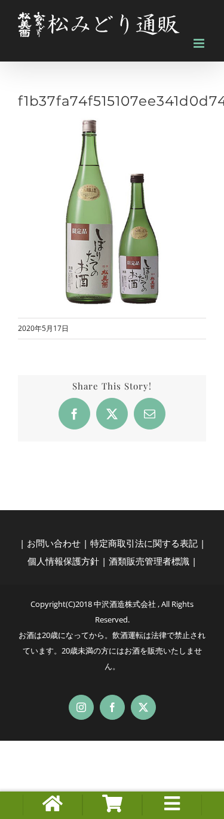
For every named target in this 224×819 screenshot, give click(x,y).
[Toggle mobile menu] (200, 43)
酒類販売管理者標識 (149, 561)
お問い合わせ (54, 543)
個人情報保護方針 (63, 561)
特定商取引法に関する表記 (144, 543)
